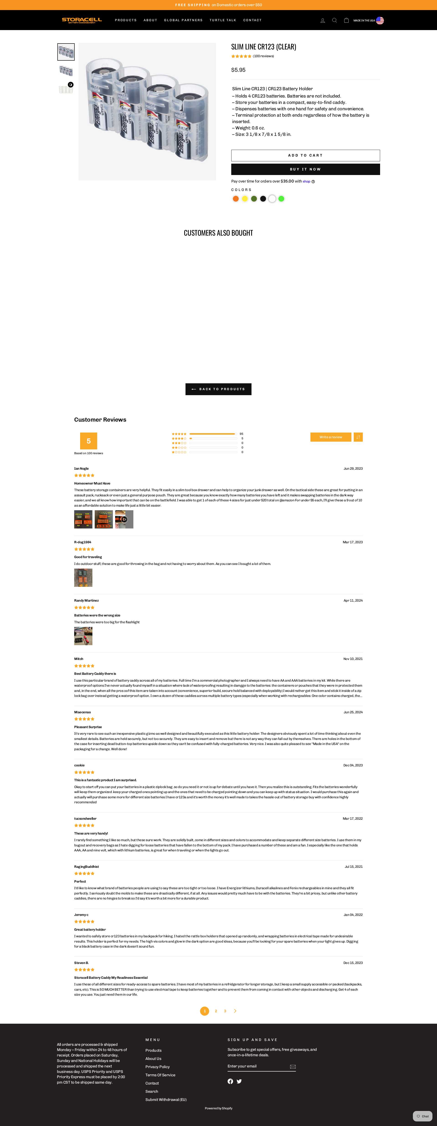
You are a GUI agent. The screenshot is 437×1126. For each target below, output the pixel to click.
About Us (153, 1058)
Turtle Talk (223, 20)
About (150, 20)
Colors (241, 190)
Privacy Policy (157, 1066)
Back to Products (221, 389)
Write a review (331, 437)
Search (151, 1091)
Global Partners (183, 20)
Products (126, 20)
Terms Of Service (160, 1075)
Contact (252, 20)
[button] (235, 198)
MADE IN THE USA (364, 20)
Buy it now (306, 169)
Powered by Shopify (218, 1108)
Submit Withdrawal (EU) (165, 1099)
